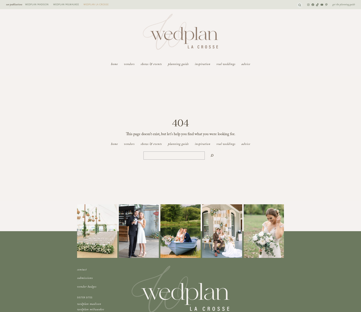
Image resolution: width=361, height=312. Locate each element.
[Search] (212, 155)
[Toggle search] (299, 5)
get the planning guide (343, 5)
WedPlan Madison (37, 4)
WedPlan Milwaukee (66, 4)
